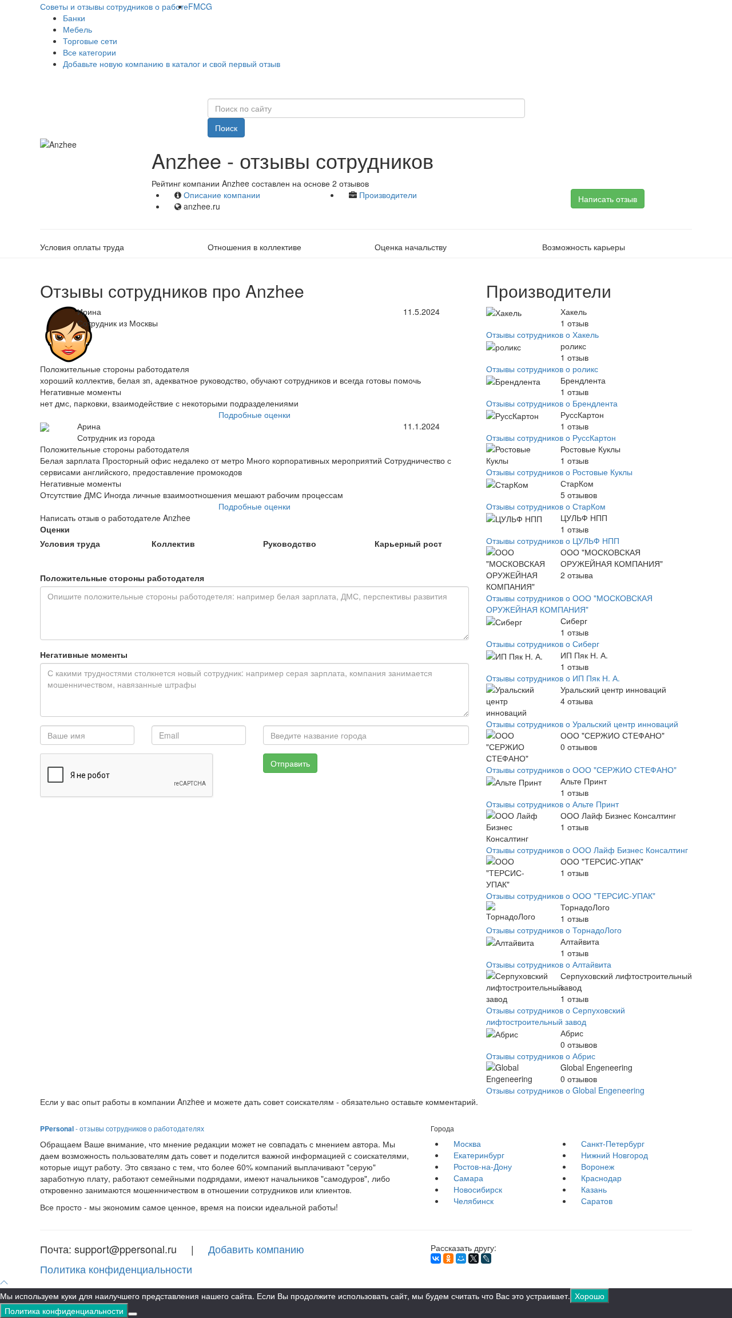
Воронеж (597, 1166)
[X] (473, 1258)
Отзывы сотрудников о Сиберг (542, 643)
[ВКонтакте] (436, 1258)
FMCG (200, 6)
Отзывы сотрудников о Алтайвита (548, 964)
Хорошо (589, 1295)
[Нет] (132, 1314)
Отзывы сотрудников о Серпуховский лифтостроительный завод (555, 1015)
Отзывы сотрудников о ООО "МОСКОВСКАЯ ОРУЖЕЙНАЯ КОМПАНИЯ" (569, 603)
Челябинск (473, 1200)
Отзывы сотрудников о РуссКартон (551, 437)
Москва (467, 1143)
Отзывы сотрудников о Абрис (540, 1055)
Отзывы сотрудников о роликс (542, 368)
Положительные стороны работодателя (122, 577)
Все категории (89, 52)
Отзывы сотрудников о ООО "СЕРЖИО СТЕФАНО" (581, 769)
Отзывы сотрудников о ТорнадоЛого (554, 930)
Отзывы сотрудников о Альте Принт (552, 804)
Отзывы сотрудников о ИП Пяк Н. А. (553, 678)
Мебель (77, 29)
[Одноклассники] (448, 1258)
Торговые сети (90, 40)
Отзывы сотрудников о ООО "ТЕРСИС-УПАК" (570, 895)
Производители (388, 194)
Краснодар (601, 1177)
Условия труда (70, 543)
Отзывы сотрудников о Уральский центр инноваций (582, 723)
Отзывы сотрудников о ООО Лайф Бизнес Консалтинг (587, 849)
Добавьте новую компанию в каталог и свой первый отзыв (171, 63)
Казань (594, 1189)
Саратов (596, 1200)
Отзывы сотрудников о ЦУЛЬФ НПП (552, 540)
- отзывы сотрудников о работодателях (122, 1128)
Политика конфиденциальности (116, 1268)
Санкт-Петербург (613, 1143)
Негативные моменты (84, 654)
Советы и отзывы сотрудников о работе (114, 6)
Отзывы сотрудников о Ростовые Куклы (559, 472)
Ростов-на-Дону (482, 1166)
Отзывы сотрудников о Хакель (542, 334)
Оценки (55, 529)
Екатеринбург (478, 1155)
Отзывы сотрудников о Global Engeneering (565, 1090)
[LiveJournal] (486, 1258)
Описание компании (222, 194)
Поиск (226, 127)
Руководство (289, 543)
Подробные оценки (254, 414)
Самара (468, 1177)
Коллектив (173, 543)
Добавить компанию (256, 1248)
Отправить (290, 763)
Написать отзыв (607, 198)
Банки (74, 17)
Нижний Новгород (614, 1155)
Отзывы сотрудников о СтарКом (546, 506)
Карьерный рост (408, 543)
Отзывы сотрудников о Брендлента (552, 403)
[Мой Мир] (461, 1258)
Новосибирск (477, 1189)
